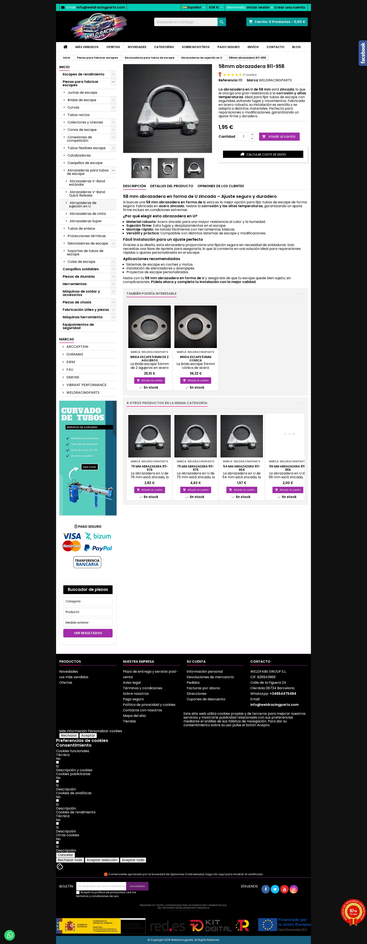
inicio (64, 67)
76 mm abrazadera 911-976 (149, 468)
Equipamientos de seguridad (78, 326)
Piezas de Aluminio (79, 276)
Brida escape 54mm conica (195, 358)
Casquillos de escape (85, 162)
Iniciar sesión (258, 7)
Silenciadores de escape (88, 243)
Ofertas (65, 682)
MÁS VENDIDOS (87, 47)
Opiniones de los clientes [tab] (221, 186)
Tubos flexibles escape (87, 148)
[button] (74, 770)
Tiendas (129, 721)
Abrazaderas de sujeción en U (82, 204)
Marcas (66, 339)
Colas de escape (81, 261)
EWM (70, 361)
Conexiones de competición (79, 139)
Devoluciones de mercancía (210, 677)
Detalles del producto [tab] (171, 186)
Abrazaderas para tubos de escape (88, 172)
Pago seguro (133, 699)
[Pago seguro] (88, 548)
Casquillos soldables (81, 269)
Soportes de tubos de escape (85, 252)
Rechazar (69, 735)
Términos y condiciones (142, 688)
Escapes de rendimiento (83, 74)
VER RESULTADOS (88, 633)
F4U (69, 369)
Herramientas (75, 284)
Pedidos (193, 682)
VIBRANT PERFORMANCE (86, 384)
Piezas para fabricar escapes (81, 83)
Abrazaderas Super (86, 221)
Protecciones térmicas (87, 236)
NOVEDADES (137, 47)
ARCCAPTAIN (77, 346)
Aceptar (88, 735)
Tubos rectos (79, 114)
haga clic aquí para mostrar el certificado (234, 874)
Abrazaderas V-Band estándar (87, 183)
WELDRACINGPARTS (82, 392)
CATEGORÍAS (164, 47)
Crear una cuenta (289, 7)
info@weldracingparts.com (101, 7)
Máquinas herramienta (82, 317)
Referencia (228, 80)
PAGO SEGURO (228, 47)
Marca (252, 80)
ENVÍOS (253, 47)
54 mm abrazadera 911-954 (241, 468)
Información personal (205, 671)
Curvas (73, 107)
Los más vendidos (73, 677)
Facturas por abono (203, 688)
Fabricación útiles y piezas (86, 309)
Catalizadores (79, 155)
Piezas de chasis (77, 302)
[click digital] (183, 918)
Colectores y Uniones (85, 122)
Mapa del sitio (134, 715)
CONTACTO (275, 47)
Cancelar (65, 854)
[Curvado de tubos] (88, 457)
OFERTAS (113, 47)
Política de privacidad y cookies (149, 704)
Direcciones (196, 693)
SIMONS (72, 377)
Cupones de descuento (206, 699)
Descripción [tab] (134, 186)
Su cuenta (196, 661)
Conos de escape (82, 129)
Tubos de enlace (81, 228)
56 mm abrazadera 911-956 (287, 468)
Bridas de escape (82, 100)
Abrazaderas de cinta (88, 213)
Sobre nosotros (136, 693)
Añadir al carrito (278, 136)
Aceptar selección (102, 860)
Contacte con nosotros (142, 710)
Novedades (68, 671)
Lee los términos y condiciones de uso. (106, 894)
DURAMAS (74, 354)
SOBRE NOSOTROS (196, 47)
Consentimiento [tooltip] (74, 745)
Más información (73, 731)
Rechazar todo (70, 860)
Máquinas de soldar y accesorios (81, 293)
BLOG (296, 47)
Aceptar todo (133, 860)
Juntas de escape (82, 92)
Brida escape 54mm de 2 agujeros (149, 358)
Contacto (260, 661)
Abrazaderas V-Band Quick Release (87, 194)
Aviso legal (132, 682)
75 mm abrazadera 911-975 (195, 468)
